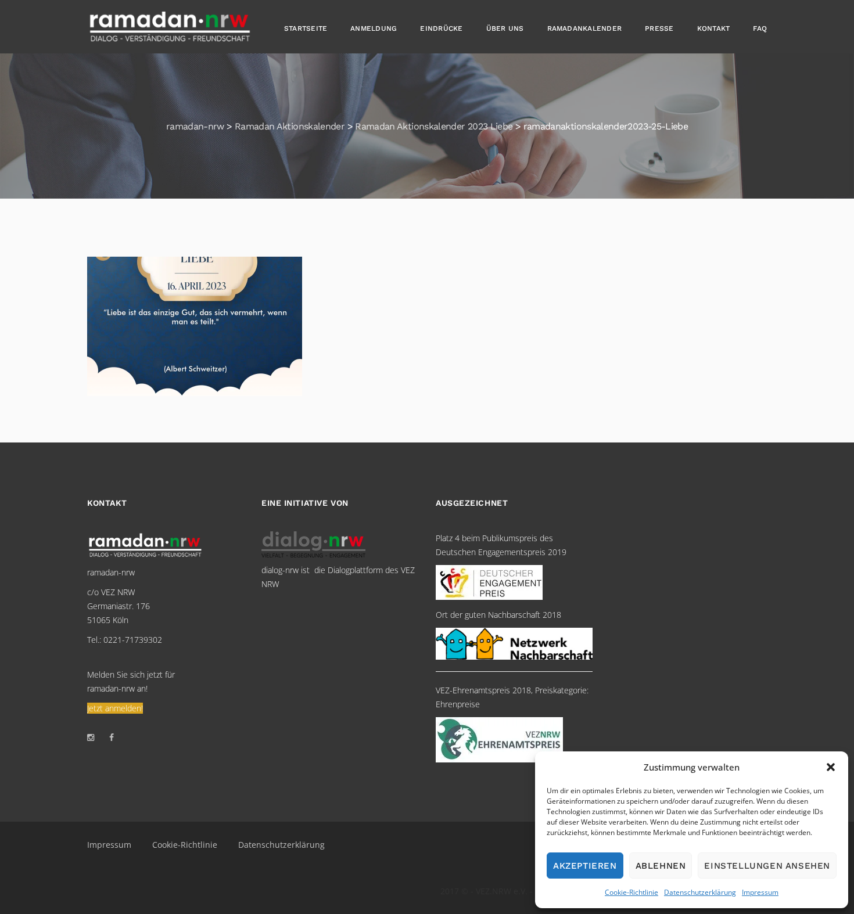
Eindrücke (441, 28)
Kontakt (713, 28)
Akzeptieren (585, 866)
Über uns (505, 28)
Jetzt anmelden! (115, 708)
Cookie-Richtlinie (631, 892)
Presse (659, 28)
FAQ (760, 28)
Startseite (305, 28)
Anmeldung (373, 28)
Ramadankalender (584, 28)
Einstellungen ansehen (767, 866)
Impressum (760, 892)
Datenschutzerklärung (700, 892)
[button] (831, 767)
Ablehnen (661, 866)
